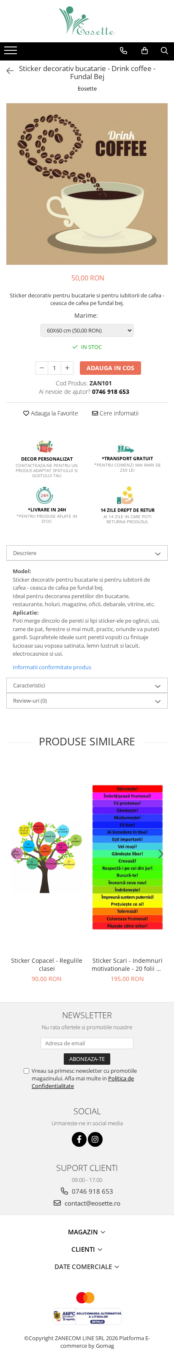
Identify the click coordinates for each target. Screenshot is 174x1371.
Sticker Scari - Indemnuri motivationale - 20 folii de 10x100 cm (127, 964)
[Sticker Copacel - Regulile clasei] (47, 857)
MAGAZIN (84, 1232)
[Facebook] (79, 1139)
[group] (87, 184)
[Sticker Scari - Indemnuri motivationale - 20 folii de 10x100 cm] (127, 857)
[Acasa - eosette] (87, 21)
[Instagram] (95, 1139)
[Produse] (11, 53)
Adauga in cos (110, 368)
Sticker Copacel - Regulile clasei (46, 964)
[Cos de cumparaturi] (145, 50)
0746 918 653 (91, 1191)
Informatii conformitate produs (52, 667)
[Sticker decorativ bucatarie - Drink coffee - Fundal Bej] (87, 184)
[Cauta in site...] (164, 50)
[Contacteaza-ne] (123, 50)
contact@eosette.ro (91, 1203)
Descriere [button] (24, 553)
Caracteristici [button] (29, 685)
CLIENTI (84, 1249)
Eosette (87, 88)
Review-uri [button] (30, 700)
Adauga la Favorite (53, 413)
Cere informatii (118, 413)
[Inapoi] (6, 71)
